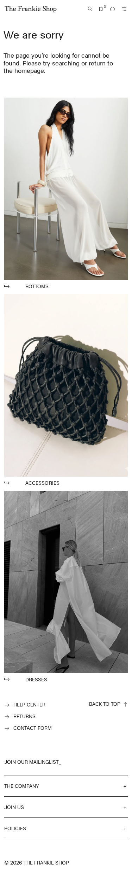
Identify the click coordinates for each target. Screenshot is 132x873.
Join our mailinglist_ (32, 762)
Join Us (14, 807)
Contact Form (32, 728)
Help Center (29, 705)
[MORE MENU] (124, 9)
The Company (21, 786)
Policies (15, 828)
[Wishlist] (101, 9)
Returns (24, 716)
